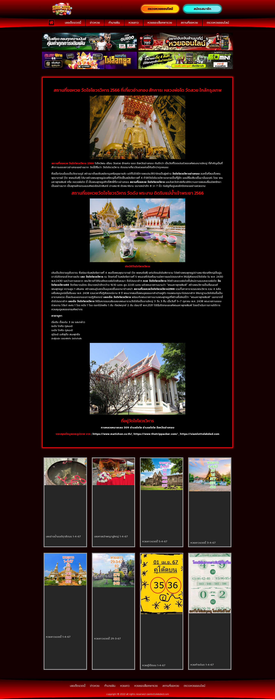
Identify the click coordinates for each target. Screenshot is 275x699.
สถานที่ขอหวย (189, 22)
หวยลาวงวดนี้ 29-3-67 (107, 639)
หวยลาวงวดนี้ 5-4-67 (154, 541)
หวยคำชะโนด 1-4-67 (202, 665)
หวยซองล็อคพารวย (160, 22)
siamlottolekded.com (157, 694)
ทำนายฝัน (114, 22)
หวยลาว (134, 22)
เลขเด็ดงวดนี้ (73, 22)
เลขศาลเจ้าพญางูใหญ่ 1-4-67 (111, 536)
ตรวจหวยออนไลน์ (218, 22)
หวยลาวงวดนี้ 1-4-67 (58, 637)
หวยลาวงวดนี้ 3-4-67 (203, 543)
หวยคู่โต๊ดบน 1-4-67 (153, 665)
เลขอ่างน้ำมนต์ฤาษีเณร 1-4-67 (63, 536)
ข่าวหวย (95, 22)
